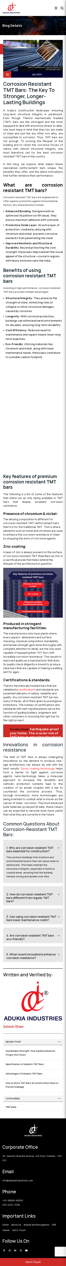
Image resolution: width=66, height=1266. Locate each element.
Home (5, 1224)
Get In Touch (33, 1262)
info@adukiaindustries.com (17, 1180)
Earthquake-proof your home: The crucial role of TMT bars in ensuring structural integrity (35, 735)
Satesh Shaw (13, 1026)
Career (6, 1230)
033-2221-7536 (11, 1204)
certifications (27, 689)
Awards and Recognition (36, 1224)
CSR (54, 1224)
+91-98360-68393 (12, 1200)
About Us (16, 1224)
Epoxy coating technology (38, 768)
